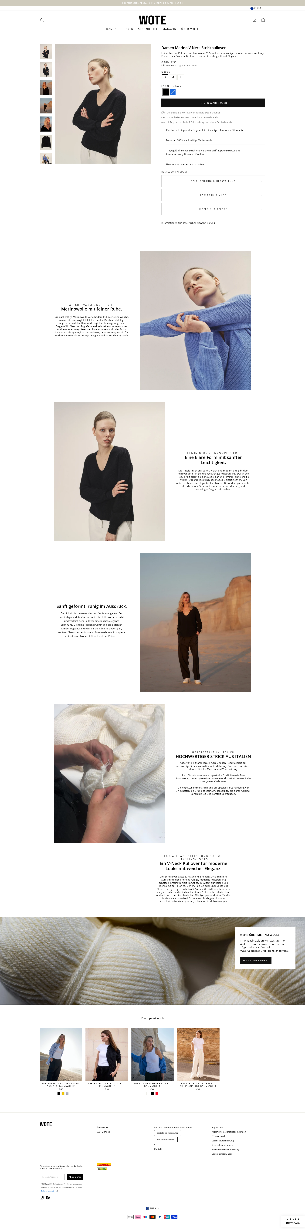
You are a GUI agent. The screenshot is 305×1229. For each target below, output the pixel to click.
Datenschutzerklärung (117, 645)
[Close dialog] (196, 582)
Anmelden (129, 633)
